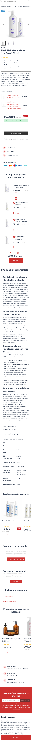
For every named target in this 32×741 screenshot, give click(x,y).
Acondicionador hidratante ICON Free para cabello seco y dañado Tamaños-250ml (14, 105)
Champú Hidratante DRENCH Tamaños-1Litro (14, 97)
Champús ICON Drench (9, 601)
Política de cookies (6, 733)
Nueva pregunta (16, 581)
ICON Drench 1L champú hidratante (21, 220)
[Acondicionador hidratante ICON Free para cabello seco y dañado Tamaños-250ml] (4, 104)
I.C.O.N (3, 47)
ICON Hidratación (8, 596)
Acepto (16, 737)
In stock (5, 429)
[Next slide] (28, 25)
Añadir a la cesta (16, 133)
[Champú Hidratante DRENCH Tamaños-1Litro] (4, 96)
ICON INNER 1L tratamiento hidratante (19, 238)
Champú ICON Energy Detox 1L (22, 203)
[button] (3, 43)
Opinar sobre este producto (16, 559)
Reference (6, 426)
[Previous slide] (4, 25)
